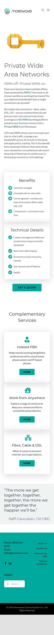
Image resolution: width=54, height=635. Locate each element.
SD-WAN (23, 119)
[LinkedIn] (10, 563)
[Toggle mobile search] (42, 10)
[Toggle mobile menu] (48, 10)
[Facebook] (5, 563)
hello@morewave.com (16, 552)
